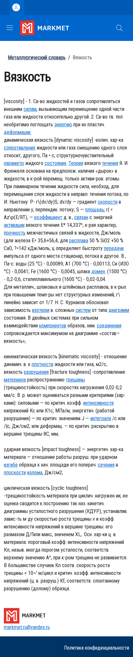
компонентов (52, 326)
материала (15, 380)
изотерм (40, 310)
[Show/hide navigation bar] (9, 28)
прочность (15, 233)
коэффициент (48, 217)
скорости (108, 202)
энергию (63, 124)
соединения (109, 326)
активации (14, 225)
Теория (75, 163)
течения (110, 163)
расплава (78, 240)
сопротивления (19, 148)
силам (30, 109)
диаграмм (118, 310)
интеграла (100, 418)
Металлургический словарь (37, 57)
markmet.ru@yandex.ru (27, 627)
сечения (106, 465)
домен (98, 271)
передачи (114, 248)
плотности (42, 364)
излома (34, 472)
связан (81, 217)
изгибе (11, 465)
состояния (55, 163)
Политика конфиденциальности (96, 648)
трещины (75, 380)
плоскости (15, 472)
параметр (14, 163)
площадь (94, 210)
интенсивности (98, 403)
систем (83, 310)
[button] (119, 28)
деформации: (17, 132)
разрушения (36, 372)
